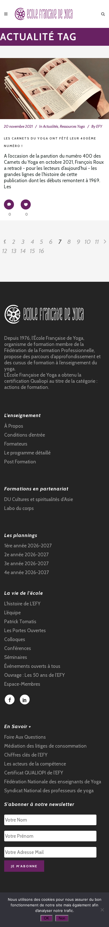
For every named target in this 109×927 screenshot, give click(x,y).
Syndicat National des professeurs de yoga (49, 790)
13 (13, 251)
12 (4, 251)
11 (97, 241)
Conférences (17, 648)
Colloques (14, 639)
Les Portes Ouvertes (25, 630)
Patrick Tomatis (20, 621)
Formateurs (15, 444)
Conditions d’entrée (24, 435)
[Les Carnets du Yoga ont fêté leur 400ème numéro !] (54, 88)
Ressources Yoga (72, 126)
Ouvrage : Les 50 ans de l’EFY (34, 675)
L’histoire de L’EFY (22, 603)
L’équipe (12, 612)
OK (46, 918)
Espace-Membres (22, 684)
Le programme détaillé (27, 453)
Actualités (50, 126)
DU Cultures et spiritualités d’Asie (38, 499)
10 (88, 241)
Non (62, 918)
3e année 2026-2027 (26, 563)
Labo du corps (19, 508)
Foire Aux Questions (25, 737)
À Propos (13, 426)
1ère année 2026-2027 (28, 545)
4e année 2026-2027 (26, 572)
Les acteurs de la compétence (35, 764)
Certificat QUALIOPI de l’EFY (33, 773)
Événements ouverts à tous (32, 666)
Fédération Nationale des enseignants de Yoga (52, 781)
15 (32, 251)
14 (23, 251)
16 (41, 251)
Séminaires (15, 657)
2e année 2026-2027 (26, 554)
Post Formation (20, 461)
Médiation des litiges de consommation (45, 746)
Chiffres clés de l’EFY (26, 755)
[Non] (102, 909)
